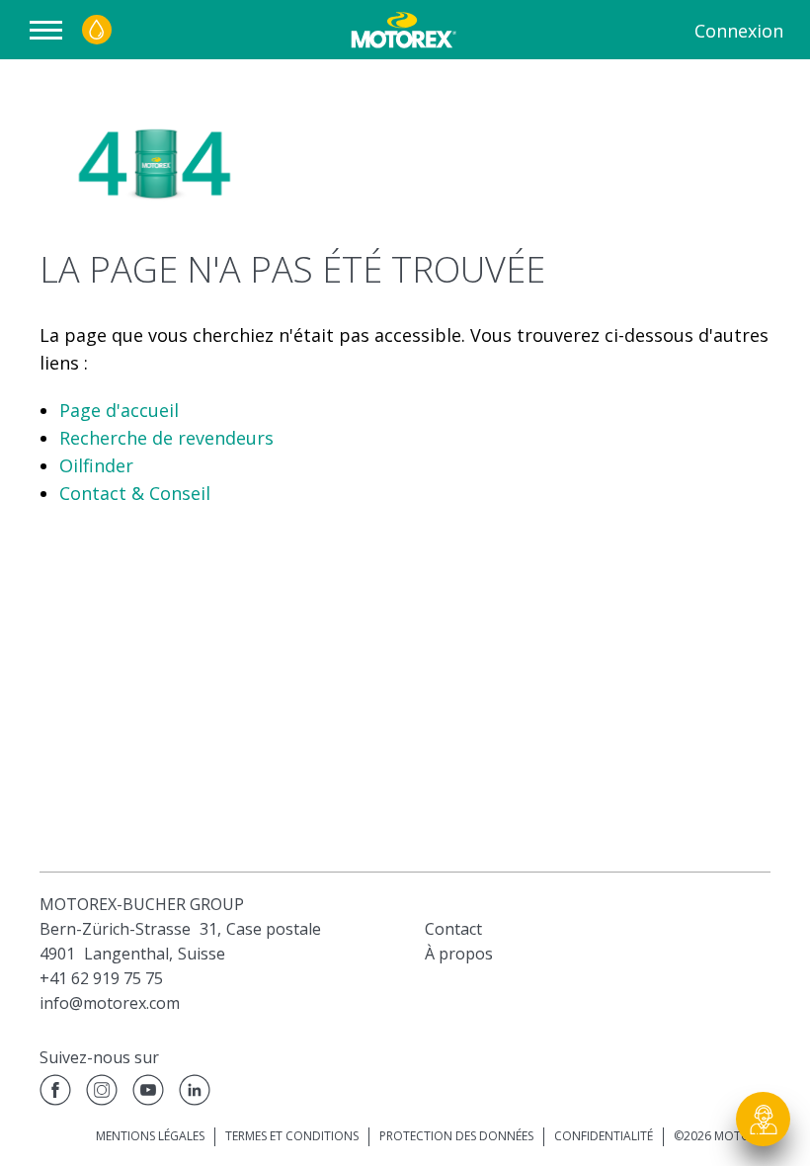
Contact (453, 929)
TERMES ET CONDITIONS (292, 1135)
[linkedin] (194, 1093)
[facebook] (55, 1093)
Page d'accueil (119, 410)
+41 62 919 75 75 (101, 978)
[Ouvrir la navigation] (51, 30)
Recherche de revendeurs (166, 438)
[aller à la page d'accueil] (401, 29)
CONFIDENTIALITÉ (603, 1135)
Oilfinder (96, 465)
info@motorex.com (110, 1003)
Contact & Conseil (134, 493)
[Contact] (763, 1119)
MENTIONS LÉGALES (150, 1135)
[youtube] (148, 1093)
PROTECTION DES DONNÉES (456, 1135)
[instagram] (102, 1093)
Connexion (738, 31)
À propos (459, 953)
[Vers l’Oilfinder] (97, 29)
